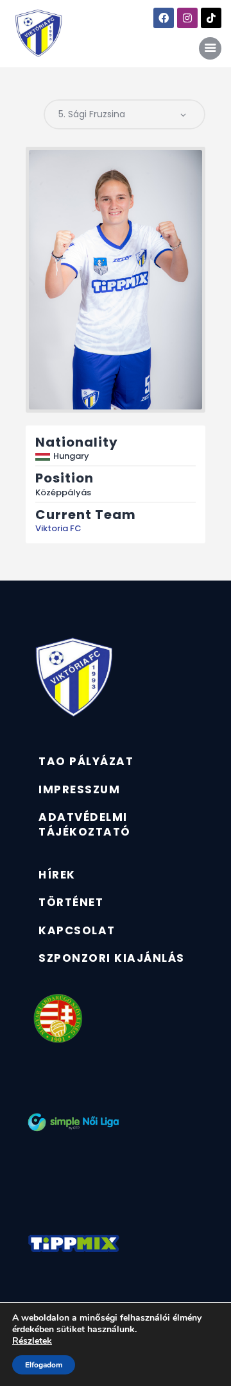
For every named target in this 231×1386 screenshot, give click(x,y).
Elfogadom (43, 1365)
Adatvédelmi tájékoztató (84, 824)
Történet (70, 902)
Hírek (57, 874)
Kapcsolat (77, 930)
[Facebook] (163, 18)
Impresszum (79, 789)
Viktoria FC (58, 528)
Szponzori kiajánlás (111, 958)
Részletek (32, 1341)
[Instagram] (187, 18)
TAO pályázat (85, 761)
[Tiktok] (211, 18)
